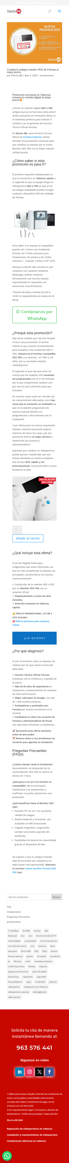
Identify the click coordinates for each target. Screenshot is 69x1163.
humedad (41, 956)
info (9, 906)
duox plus (12, 951)
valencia (53, 981)
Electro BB (16, 75)
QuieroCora (13, 976)
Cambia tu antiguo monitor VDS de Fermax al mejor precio (33, 71)
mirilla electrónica (16, 966)
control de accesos (48, 941)
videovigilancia (39, 992)
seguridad (41, 976)
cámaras (42, 946)
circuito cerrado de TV (46, 935)
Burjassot (12, 935)
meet (28, 961)
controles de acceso (17, 946)
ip (9, 961)
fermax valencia (15, 956)
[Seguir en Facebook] (49, 1072)
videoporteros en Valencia (36, 986)
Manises (18, 961)
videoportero (14, 986)
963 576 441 (22, 2)
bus (22, 935)
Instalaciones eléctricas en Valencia (26, 1140)
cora (32, 946)
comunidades (14, 941)
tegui (28, 981)
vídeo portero (14, 997)
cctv (30, 935)
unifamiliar (40, 981)
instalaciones (14, 911)
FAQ (36, 951)
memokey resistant (43, 961)
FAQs (44, 951)
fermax (54, 951)
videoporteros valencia (18, 992)
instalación (55, 956)
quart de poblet (39, 971)
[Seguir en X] (39, 1072)
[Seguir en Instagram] (29, 1072)
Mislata (32, 966)
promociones (47, 75)
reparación (28, 976)
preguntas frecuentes (18, 971)
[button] (7, 1156)
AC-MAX (26, 930)
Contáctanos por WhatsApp (37, 315)
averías (37, 930)
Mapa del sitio (51, 1113)
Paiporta (43, 966)
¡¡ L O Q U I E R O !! (34, 638)
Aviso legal (28, 1109)
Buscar (56, 897)
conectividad (30, 941)
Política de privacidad (32, 1113)
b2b (46, 930)
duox (52, 946)
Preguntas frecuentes (18, 916)
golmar (30, 956)
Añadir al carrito (28, 538)
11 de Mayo (13, 930)
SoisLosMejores (15, 981)
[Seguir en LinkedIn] (19, 1072)
